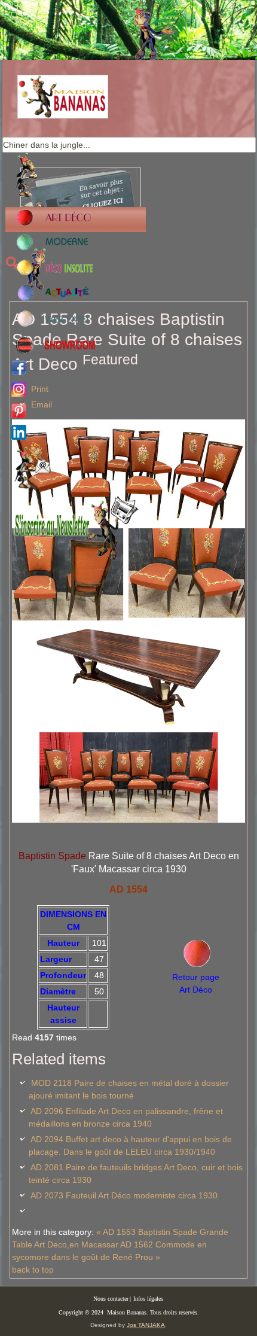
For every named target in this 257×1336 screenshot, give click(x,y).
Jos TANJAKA (146, 1325)
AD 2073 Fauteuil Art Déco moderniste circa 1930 (124, 1195)
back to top (33, 1269)
